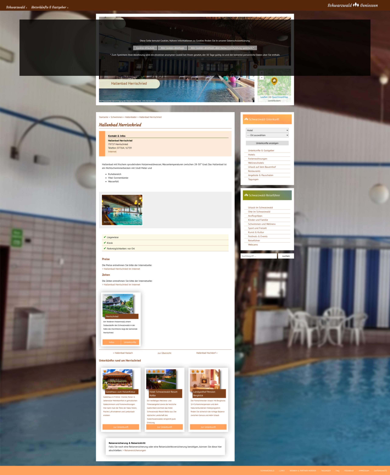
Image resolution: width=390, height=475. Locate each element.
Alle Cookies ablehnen (172, 47)
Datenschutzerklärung (238, 40)
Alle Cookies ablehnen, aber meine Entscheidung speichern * (222, 47)
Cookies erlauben (145, 47)
